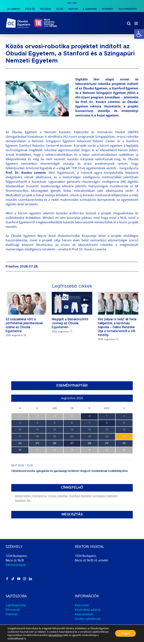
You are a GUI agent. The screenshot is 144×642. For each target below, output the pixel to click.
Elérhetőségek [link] (16, 565)
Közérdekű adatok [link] (87, 610)
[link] (139, 34)
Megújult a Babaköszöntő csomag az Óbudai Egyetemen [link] (70, 323)
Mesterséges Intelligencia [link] (31, 496)
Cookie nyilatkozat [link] (87, 619)
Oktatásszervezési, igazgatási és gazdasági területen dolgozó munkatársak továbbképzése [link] (69, 471)
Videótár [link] (12, 614)
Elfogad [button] (125, 633)
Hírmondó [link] (13, 610)
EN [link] (74, 3)
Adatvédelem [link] (84, 614)
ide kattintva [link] (55, 635)
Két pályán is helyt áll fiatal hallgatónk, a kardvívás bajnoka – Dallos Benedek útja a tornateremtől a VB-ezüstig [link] (117, 327)
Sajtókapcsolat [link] (16, 605)
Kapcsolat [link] (82, 605)
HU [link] (69, 3)
